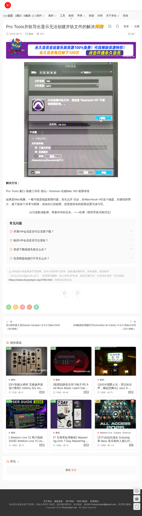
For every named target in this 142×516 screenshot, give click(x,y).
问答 (100, 15)
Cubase (117, 432)
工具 (62, 15)
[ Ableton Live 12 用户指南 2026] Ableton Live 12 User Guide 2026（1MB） (26, 439)
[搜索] (117, 26)
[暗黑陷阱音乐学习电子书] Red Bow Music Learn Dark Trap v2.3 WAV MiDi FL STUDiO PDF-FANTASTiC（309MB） (71, 386)
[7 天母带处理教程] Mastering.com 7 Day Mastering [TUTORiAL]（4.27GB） (71, 439)
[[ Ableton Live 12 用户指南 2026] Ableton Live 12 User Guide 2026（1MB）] (26, 414)
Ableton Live (106, 432)
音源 (27, 15)
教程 (71, 15)
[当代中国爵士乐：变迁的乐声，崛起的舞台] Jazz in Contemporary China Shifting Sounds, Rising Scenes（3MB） (115, 386)
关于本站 (111, 15)
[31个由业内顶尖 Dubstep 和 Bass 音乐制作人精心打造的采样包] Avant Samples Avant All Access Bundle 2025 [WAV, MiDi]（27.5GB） (115, 439)
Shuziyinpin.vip (69, 507)
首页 (10, 15)
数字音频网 (8, 5)
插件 (39, 15)
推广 (133, 33)
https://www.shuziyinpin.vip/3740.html (30, 279)
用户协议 (70, 501)
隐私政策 (58, 501)
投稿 (125, 15)
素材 (51, 15)
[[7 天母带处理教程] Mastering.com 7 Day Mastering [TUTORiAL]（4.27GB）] (71, 414)
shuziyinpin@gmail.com (104, 504)
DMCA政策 (82, 501)
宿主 (19, 15)
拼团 (91, 15)
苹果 (79, 15)
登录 (74, 470)
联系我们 (94, 501)
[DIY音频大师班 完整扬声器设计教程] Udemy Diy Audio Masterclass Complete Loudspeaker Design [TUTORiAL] (26, 386)
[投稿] (110, 26)
